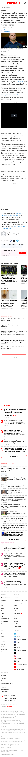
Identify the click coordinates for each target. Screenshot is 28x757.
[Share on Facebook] (11, 241)
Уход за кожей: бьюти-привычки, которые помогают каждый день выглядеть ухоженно (13, 470)
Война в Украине (5, 597)
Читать (22, 252)
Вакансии (3, 675)
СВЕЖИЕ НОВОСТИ (7, 464)
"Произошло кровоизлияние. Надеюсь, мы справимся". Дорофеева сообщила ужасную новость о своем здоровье (15, 583)
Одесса (3, 639)
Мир (2, 605)
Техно (2, 613)
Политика (3, 600)
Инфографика (4, 621)
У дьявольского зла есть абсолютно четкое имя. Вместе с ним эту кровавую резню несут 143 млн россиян (13, 340)
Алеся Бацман (20, 653)
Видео (15, 618)
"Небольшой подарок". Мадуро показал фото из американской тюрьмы (16, 479)
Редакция (3, 678)
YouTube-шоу (17, 623)
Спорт (8, 7)
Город (2, 630)
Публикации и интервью (20, 600)
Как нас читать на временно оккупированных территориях (5, 688)
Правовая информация (7, 683)
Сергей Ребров (5, 247)
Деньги (3, 603)
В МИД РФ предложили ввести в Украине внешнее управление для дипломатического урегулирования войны (14, 423)
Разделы (16, 594)
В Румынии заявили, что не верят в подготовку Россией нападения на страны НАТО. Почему (13, 506)
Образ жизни (4, 616)
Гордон (3, 7)
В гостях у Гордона (19, 603)
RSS (18, 661)
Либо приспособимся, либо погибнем (17, 512)
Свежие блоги (6, 316)
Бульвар (4, 288)
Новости (3, 594)
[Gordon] (13, 3)
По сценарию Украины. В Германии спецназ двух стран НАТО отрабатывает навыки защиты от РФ (14, 527)
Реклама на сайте (5, 680)
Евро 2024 (20, 244)
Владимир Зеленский (16, 247)
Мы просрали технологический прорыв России (14, 492)
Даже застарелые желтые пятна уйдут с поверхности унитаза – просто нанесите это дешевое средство (9, 303)
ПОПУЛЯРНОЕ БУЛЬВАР (9, 543)
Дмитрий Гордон (21, 633)
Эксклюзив (17, 613)
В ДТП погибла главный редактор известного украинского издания (14, 547)
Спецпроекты (17, 626)
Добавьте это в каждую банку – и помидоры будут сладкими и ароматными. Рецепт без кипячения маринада (14, 556)
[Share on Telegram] (17, 241)
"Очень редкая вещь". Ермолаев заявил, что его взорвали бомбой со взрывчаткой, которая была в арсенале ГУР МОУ (13, 499)
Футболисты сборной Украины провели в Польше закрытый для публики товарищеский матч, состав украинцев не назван (9, 279)
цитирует (19, 82)
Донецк (3, 641)
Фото (15, 616)
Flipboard (19, 658)
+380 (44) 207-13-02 (10, 698)
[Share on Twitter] (14, 241)
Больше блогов (14, 353)
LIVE (15, 610)
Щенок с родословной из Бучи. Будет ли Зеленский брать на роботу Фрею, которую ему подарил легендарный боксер (15, 566)
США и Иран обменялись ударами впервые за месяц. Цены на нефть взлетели (13, 485)
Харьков (3, 644)
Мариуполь (4, 649)
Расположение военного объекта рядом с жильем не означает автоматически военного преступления (14, 332)
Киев (2, 633)
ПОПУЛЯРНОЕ (6, 405)
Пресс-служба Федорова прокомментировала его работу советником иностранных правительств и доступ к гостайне (14, 432)
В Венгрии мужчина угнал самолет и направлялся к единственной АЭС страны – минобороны (15, 441)
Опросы (16, 621)
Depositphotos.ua (5, 721)
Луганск (3, 652)
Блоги (15, 605)
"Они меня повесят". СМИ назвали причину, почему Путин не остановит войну (15, 534)
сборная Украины (11, 244)
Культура (3, 610)
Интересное (4, 623)
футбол (3, 244)
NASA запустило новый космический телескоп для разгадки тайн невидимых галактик (12, 520)
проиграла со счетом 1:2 (10, 95)
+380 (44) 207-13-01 (10, 696)
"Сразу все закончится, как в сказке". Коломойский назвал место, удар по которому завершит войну (15, 449)
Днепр (2, 646)
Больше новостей (14, 539)
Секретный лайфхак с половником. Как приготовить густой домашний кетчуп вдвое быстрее (14, 574)
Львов (2, 636)
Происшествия (5, 618)
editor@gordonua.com (10, 700)
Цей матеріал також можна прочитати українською (14, 30)
